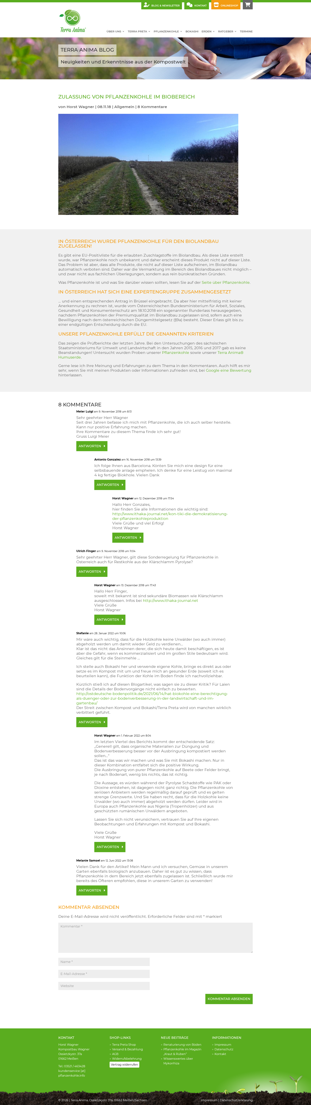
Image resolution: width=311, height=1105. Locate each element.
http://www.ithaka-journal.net (170, 600)
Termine (246, 31)
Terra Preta (137, 31)
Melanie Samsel (88, 860)
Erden (206, 31)
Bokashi (192, 31)
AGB (115, 1054)
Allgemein (124, 106)
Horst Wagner (80, 106)
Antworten (90, 446)
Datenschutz (224, 1049)
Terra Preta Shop (124, 1044)
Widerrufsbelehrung (127, 1058)
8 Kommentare (152, 106)
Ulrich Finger (86, 551)
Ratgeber (225, 31)
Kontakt (220, 1054)
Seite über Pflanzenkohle (226, 282)
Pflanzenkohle (166, 31)
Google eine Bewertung (228, 370)
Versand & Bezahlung (127, 1049)
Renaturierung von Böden (182, 1044)
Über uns (114, 31)
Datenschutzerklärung (236, 1100)
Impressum (223, 1044)
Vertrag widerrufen (124, 1064)
